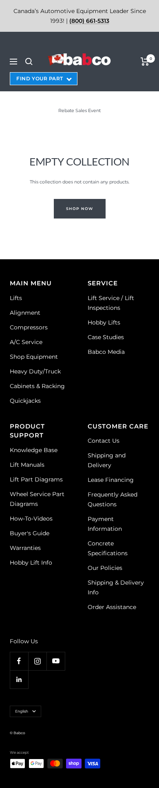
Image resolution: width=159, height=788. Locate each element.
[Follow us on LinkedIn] (19, 679)
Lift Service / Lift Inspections (111, 302)
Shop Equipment (34, 356)
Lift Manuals (27, 464)
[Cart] (145, 61)
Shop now (79, 208)
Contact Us (103, 440)
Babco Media (106, 351)
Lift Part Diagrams (36, 479)
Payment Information (105, 523)
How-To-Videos (31, 518)
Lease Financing (111, 479)
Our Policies (105, 568)
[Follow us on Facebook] (19, 661)
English (21, 711)
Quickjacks (25, 400)
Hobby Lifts (104, 322)
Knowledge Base (33, 450)
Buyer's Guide (29, 533)
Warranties (25, 548)
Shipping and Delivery (107, 460)
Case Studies (106, 337)
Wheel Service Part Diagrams (37, 499)
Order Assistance (112, 607)
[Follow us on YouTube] (55, 661)
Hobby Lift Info (31, 562)
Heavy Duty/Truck (35, 371)
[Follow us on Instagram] (37, 661)
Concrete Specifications (108, 548)
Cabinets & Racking (37, 386)
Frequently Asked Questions (112, 499)
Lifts (16, 298)
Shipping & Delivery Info (116, 587)
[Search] (29, 61)
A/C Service (26, 342)
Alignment (25, 312)
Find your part (39, 78)
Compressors (29, 327)
